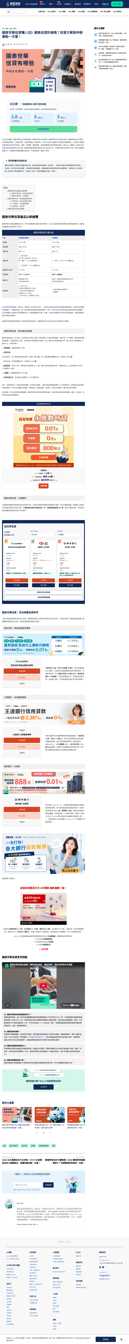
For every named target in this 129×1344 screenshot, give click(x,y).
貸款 (50, 4)
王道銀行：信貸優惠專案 (20, 204)
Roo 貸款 (5, 28)
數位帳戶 (78, 4)
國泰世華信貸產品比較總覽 (17, 191)
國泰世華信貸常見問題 (16, 209)
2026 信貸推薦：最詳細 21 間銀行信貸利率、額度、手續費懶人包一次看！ (111, 48)
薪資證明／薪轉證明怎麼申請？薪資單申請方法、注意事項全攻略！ (112, 54)
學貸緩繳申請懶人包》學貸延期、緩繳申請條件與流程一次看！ (112, 41)
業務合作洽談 (102, 1256)
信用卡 (42, 4)
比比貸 (59, 4)
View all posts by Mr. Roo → (27, 1224)
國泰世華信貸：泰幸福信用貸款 (22, 193)
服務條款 (24, 1189)
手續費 (33, 1146)
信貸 (21, 139)
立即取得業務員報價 (43, 597)
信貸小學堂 (12, 28)
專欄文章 (105, 4)
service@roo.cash (104, 1260)
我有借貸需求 (43, 129)
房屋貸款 (24, 1146)
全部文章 (41, 11)
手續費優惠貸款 (44, 1146)
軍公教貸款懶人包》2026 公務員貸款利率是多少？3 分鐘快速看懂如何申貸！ (112, 61)
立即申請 (43, 486)
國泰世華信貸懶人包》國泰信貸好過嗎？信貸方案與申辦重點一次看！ (112, 67)
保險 (96, 4)
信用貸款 (11, 145)
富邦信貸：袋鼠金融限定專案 (22, 201)
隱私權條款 (29, 1189)
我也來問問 (44, 1087)
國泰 (4, 1146)
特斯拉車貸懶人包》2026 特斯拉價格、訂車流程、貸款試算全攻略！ (112, 34)
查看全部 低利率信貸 (43, 592)
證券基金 (87, 4)
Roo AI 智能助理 (31, 4)
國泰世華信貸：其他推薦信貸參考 (20, 199)
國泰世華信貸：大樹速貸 (20, 196)
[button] (50, 1132)
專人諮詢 (17, 585)
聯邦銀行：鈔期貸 (18, 206)
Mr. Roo (10, 44)
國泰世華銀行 (13, 1146)
